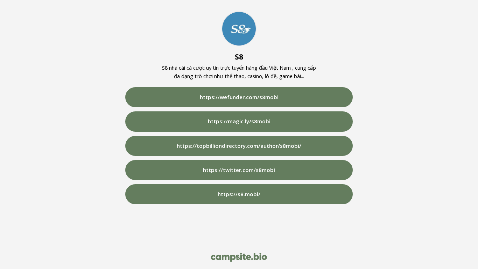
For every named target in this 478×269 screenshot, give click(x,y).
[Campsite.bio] (239, 257)
